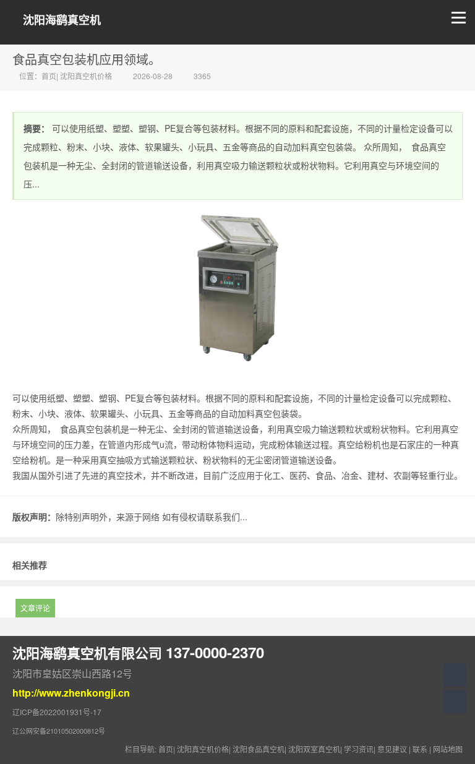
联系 (420, 749)
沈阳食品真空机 (259, 749)
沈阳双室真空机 (314, 749)
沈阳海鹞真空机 (62, 20)
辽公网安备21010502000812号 (58, 731)
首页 (48, 76)
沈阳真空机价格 (86, 76)
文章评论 (35, 608)
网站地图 (448, 749)
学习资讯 (359, 749)
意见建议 (392, 749)
